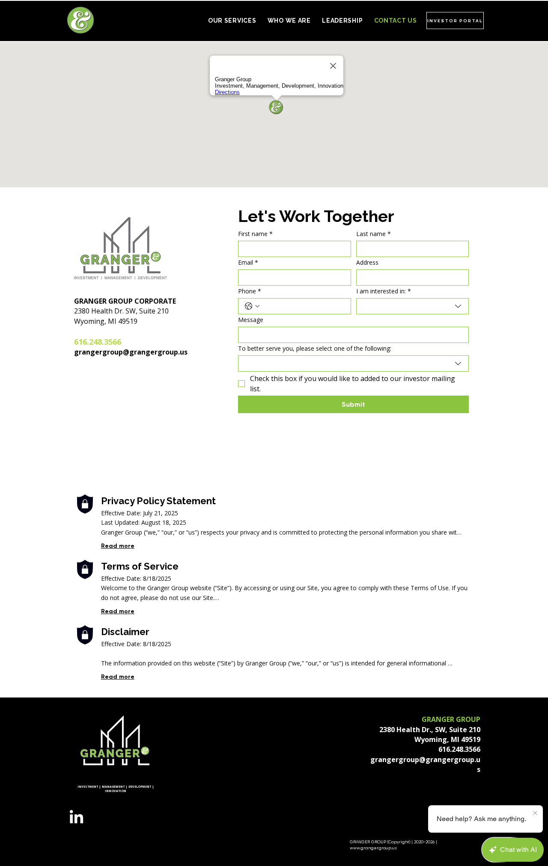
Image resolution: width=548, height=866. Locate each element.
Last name (373, 233)
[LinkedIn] (76, 818)
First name (255, 233)
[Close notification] (535, 813)
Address (367, 262)
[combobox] (412, 306)
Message (250, 319)
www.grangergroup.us (373, 847)
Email (248, 262)
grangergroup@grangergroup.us (131, 352)
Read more (117, 546)
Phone (249, 291)
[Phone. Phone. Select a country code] (252, 306)
